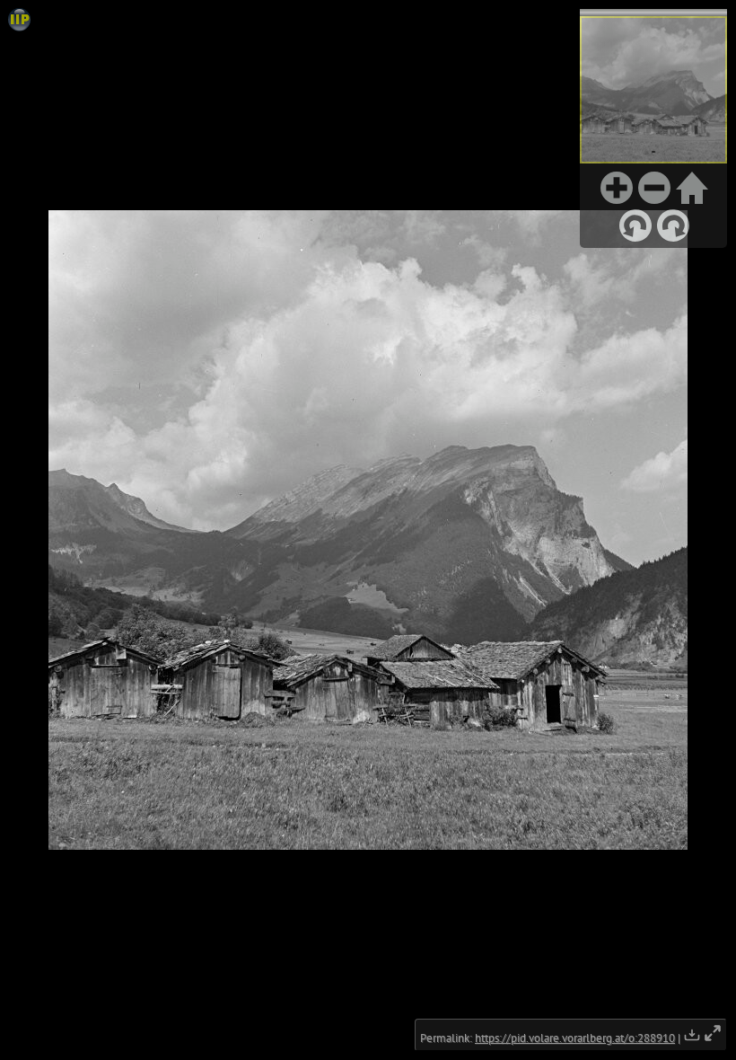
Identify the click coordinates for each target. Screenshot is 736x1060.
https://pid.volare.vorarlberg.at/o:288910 (575, 1038)
